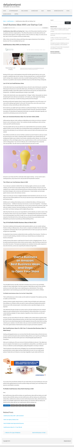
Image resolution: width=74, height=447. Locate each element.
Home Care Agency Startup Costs (11, 419)
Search (52, 20)
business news (34, 10)
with (34, 405)
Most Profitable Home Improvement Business (14, 423)
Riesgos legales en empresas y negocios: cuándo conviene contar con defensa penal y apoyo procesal (61, 30)
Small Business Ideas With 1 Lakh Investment (14, 415)
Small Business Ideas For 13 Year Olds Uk (13, 427)
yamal (6, 27)
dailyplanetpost (12, 4)
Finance (49, 10)
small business (24, 10)
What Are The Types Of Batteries (12, 432)
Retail (68, 10)
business (13, 405)
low (23, 405)
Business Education (58, 10)
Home (4, 10)
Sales (42, 10)
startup (30, 405)
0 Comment (45, 27)
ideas (20, 405)
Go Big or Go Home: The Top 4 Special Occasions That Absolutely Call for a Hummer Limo (60, 39)
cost (17, 405)
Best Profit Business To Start (39, 432)
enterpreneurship (13, 10)
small (26, 405)
